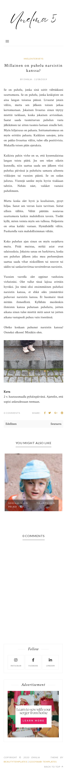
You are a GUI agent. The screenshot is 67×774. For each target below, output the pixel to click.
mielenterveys (33, 58)
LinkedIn (50, 666)
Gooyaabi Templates (43, 761)
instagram (16, 666)
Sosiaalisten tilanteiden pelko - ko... (31, 505)
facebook (33, 666)
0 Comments (12, 413)
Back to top (52, 766)
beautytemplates (15, 761)
